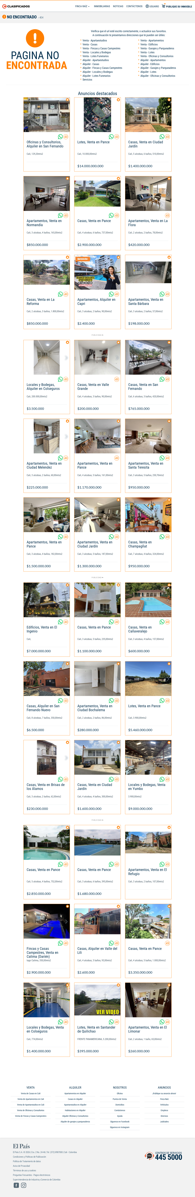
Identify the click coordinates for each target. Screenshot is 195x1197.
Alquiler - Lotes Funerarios (96, 75)
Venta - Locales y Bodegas (97, 52)
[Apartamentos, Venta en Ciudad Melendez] (47, 436)
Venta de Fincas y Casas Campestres (30, 1116)
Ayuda (119, 1116)
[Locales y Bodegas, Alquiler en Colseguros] (47, 357)
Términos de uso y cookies (24, 1170)
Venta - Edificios (149, 44)
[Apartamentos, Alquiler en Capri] (97, 272)
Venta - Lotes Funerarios (96, 56)
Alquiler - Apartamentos (153, 60)
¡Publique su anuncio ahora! (164, 1093)
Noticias (118, 6)
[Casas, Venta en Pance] (97, 193)
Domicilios (119, 1104)
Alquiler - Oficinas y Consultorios (157, 75)
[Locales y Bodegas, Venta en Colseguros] (47, 1000)
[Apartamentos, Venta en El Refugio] (148, 842)
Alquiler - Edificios (150, 64)
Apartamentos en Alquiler (75, 1093)
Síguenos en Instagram (119, 1127)
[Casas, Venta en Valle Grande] (97, 357)
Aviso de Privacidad (21, 1166)
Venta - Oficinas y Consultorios (156, 56)
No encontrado (21, 16)
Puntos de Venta (120, 1099)
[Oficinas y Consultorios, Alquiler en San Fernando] (47, 114)
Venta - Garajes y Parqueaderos (157, 48)
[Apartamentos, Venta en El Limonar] (148, 1000)
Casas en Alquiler (75, 1099)
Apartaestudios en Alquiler (75, 1104)
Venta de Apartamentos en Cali (31, 1099)
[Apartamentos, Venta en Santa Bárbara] (148, 272)
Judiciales (164, 1121)
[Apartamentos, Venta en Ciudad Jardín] (97, 515)
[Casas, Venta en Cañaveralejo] (148, 600)
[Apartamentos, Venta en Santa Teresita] (148, 436)
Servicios (87, 79)
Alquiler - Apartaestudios (96, 60)
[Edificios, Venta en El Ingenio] (47, 600)
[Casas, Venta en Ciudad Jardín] (148, 114)
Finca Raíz (81, 6)
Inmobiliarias (102, 6)
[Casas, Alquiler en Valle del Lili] (97, 921)
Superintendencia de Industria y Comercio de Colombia (36, 1179)
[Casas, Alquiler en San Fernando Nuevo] (47, 678)
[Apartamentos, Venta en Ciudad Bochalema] (97, 678)
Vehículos (164, 1104)
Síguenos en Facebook (119, 1121)
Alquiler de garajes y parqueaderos (75, 1121)
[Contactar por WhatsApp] (60, 137)
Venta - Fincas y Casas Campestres (101, 48)
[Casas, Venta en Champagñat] (148, 515)
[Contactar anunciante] (65, 137)
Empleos (164, 1110)
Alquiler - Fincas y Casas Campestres (102, 67)
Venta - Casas (90, 44)
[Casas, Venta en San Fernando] (148, 357)
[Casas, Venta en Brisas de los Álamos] (47, 757)
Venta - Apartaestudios (95, 40)
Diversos (164, 1116)
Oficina (120, 1093)
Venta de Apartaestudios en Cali (30, 1104)
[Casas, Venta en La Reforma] (47, 272)
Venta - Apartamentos (152, 40)
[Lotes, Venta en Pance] (97, 114)
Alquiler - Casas (91, 64)
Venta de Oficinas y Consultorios (30, 1110)
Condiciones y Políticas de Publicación (29, 1156)
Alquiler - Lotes (148, 71)
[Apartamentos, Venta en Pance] (97, 436)
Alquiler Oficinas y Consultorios (75, 1116)
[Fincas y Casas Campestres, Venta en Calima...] (47, 921)
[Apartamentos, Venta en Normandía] (47, 193)
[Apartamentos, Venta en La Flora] (148, 193)
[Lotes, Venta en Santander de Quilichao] (97, 1000)
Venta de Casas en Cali (30, 1093)
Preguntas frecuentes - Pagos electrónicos (31, 1175)
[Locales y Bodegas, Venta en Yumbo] (148, 757)
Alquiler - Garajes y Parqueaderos (158, 67)
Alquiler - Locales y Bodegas (98, 71)
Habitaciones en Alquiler (75, 1110)
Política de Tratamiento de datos (27, 1161)
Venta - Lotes (147, 52)
